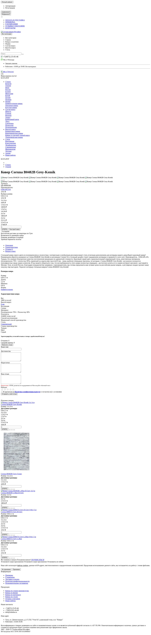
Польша (8, 99)
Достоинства (6, 351)
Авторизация (10, 6)
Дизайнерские (10, 145)
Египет (8, 92)
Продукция (5, 587)
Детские (8, 151)
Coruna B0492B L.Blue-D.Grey (12, 493)
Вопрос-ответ (10, 251)
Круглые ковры (11, 107)
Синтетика (9, 123)
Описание (9, 245)
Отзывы (9, 249)
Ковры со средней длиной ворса (17, 135)
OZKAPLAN (6, 189)
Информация (6, 571)
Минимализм (10, 149)
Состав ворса (10, 109)
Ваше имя (4, 347)
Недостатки (5, 363)
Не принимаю (6, 569)
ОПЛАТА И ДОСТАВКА (15, 20)
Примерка (9, 575)
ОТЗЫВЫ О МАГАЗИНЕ (15, 26)
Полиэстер (9, 125)
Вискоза (8, 115)
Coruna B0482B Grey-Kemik (11, 404)
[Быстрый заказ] (10, 429)
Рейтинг (4, 387)
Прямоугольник (7, 289)
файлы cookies (22, 565)
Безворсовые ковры (12, 131)
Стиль (7, 139)
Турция (8, 86)
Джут (7, 121)
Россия (8, 90)
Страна (8, 82)
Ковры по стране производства (17, 591)
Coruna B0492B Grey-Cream (11, 474)
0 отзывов (5, 231)
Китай (7, 96)
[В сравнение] (14, 429)
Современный (6, 324)
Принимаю (16, 569)
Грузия (7, 98)
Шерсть (8, 111)
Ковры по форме (11, 593)
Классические (10, 143)
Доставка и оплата (12, 579)
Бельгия (8, 84)
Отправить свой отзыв (9, 394)
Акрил (7, 117)
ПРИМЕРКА (10, 22)
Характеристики (11, 247)
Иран (7, 88)
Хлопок (8, 113)
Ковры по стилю (11, 597)
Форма (7, 101)
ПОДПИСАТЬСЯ (37, 560)
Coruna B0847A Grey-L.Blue (11, 539)
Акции (8, 153)
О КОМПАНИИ (11, 24)
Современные (10, 147)
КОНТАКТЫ (10, 28)
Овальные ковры (11, 105)
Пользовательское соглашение (16, 583)
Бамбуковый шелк (12, 119)
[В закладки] (12, 429)
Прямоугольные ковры (13, 103)
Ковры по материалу (13, 595)
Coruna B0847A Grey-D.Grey (11, 512)
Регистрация (10, 8)
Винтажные (9, 141)
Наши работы (10, 155)
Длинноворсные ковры (14, 137)
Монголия (9, 94)
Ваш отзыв (5, 374)
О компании (10, 577)
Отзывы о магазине (12, 599)
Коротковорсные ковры (14, 133)
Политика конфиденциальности (17, 581)
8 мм (2, 304)
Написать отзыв (7, 345)
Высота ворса (10, 129)
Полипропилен (11, 127)
